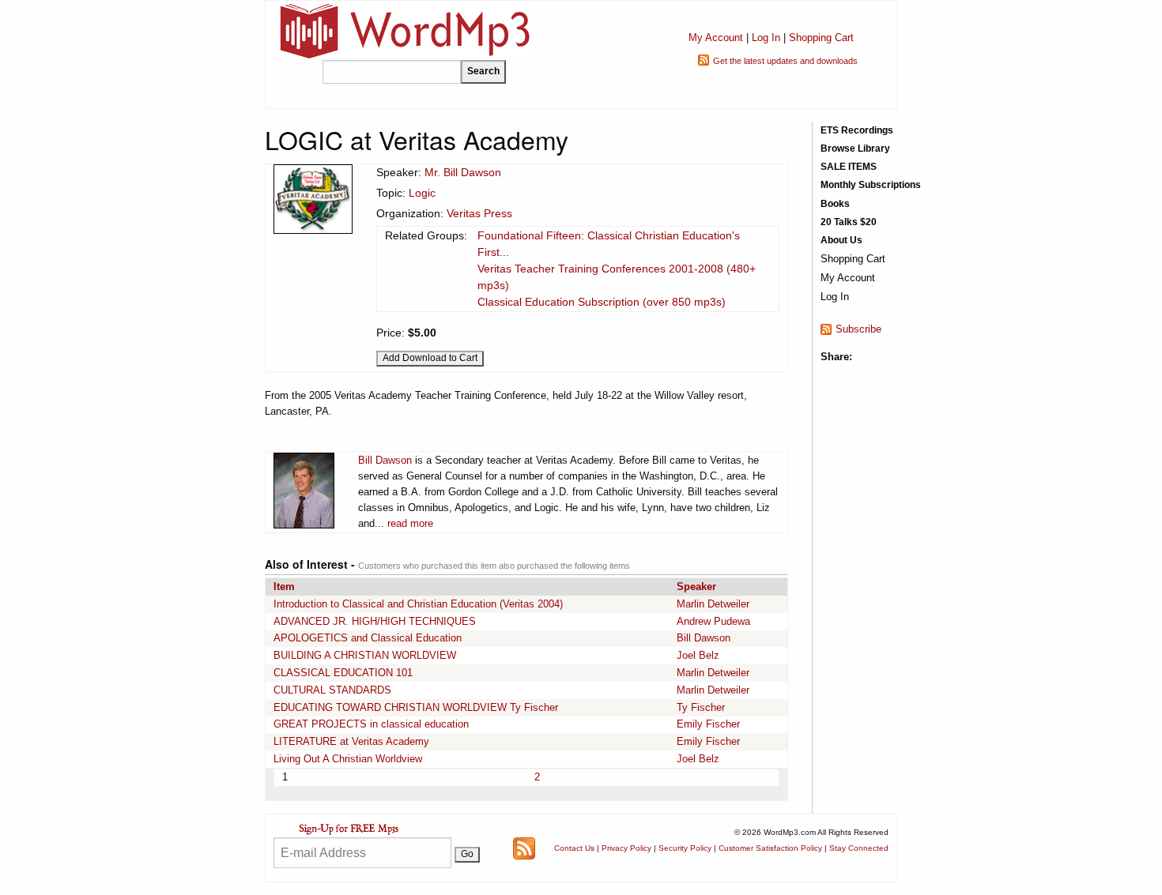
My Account (716, 37)
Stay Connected (858, 848)
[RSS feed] (524, 847)
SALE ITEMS (849, 166)
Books (835, 203)
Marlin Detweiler (713, 604)
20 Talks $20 (849, 222)
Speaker (696, 586)
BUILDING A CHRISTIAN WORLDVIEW (365, 655)
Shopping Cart (821, 37)
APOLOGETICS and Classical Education (368, 638)
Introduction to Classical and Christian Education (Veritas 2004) (418, 604)
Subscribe (858, 329)
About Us (841, 240)
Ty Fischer (701, 707)
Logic (422, 192)
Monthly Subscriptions (871, 184)
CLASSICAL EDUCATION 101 (343, 673)
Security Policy (684, 848)
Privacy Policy (626, 848)
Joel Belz (698, 655)
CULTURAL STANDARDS (332, 690)
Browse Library (855, 148)
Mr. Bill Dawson (462, 172)
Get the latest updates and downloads (785, 61)
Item (284, 586)
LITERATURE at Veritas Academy (351, 741)
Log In (766, 37)
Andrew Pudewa (713, 621)
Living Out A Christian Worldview (348, 759)
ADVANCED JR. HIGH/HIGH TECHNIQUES (375, 621)
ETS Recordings (857, 130)
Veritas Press (479, 213)
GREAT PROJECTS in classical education (371, 724)
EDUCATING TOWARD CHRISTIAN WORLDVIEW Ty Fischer (416, 707)
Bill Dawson (385, 460)
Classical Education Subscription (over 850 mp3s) (601, 301)
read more (410, 523)
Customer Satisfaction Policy (770, 848)
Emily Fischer (708, 724)
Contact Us (574, 848)
